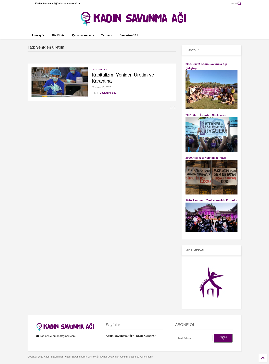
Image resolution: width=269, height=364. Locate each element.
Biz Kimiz (58, 35)
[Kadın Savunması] (134, 24)
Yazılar (105, 35)
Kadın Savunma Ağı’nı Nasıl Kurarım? (56, 3)
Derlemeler (99, 69)
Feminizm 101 (129, 35)
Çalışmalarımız (81, 35)
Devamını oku (108, 92)
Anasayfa (38, 35)
